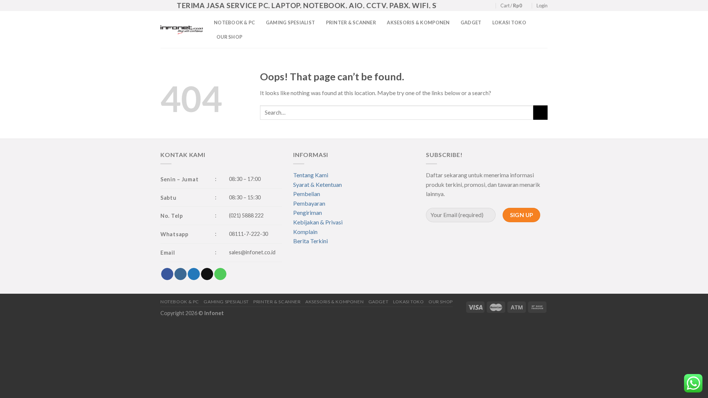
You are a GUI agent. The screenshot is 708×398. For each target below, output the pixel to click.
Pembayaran (309, 203)
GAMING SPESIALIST (290, 22)
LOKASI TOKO (509, 22)
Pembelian (306, 193)
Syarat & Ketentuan (317, 184)
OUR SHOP (229, 37)
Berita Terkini (310, 240)
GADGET (471, 22)
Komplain (305, 231)
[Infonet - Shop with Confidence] (181, 29)
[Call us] (489, 5)
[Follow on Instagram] (468, 5)
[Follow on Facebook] (461, 5)
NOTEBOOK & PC (234, 22)
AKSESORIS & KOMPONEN (418, 22)
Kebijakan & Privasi (318, 222)
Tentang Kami (310, 174)
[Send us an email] (482, 5)
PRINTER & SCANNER (351, 22)
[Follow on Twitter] (475, 5)
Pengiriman (307, 212)
